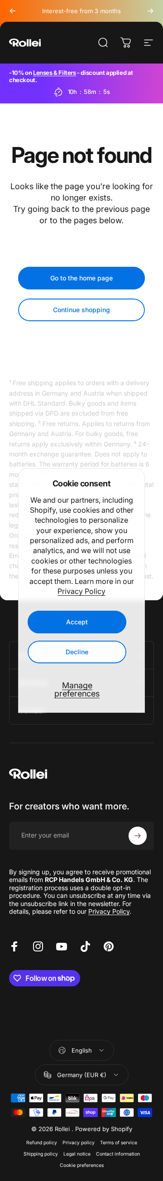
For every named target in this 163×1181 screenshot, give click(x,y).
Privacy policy (78, 1143)
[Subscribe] (138, 836)
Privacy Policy (81, 591)
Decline (77, 652)
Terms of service (118, 1143)
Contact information (118, 1154)
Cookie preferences (82, 1165)
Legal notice (77, 1154)
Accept (77, 622)
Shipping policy (41, 1154)
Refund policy (41, 1143)
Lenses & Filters (54, 72)
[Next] (150, 11)
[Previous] (13, 11)
